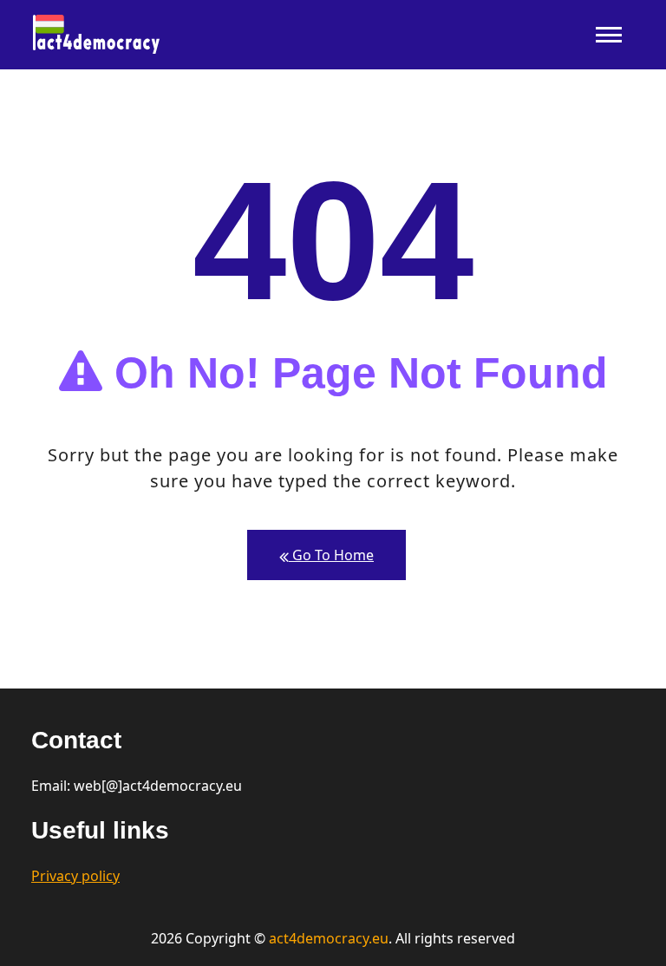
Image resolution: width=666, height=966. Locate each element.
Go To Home (331, 555)
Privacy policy (75, 875)
